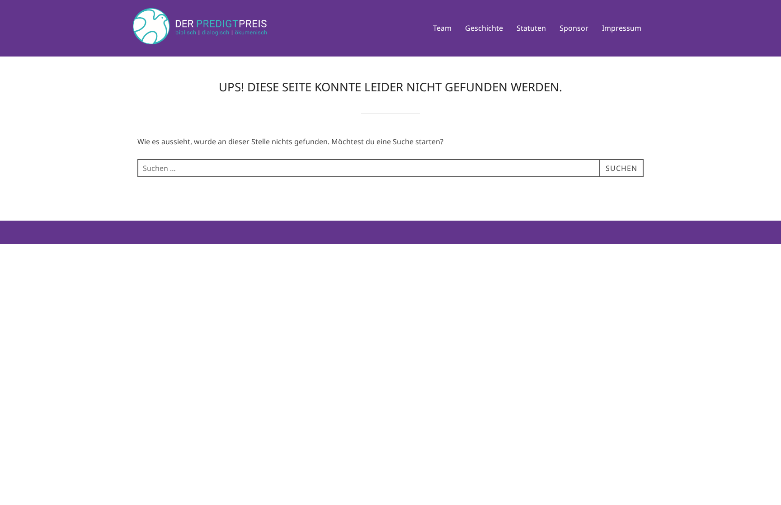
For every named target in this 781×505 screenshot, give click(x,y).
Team (442, 28)
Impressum (621, 28)
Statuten (531, 28)
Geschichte (484, 28)
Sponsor (574, 28)
